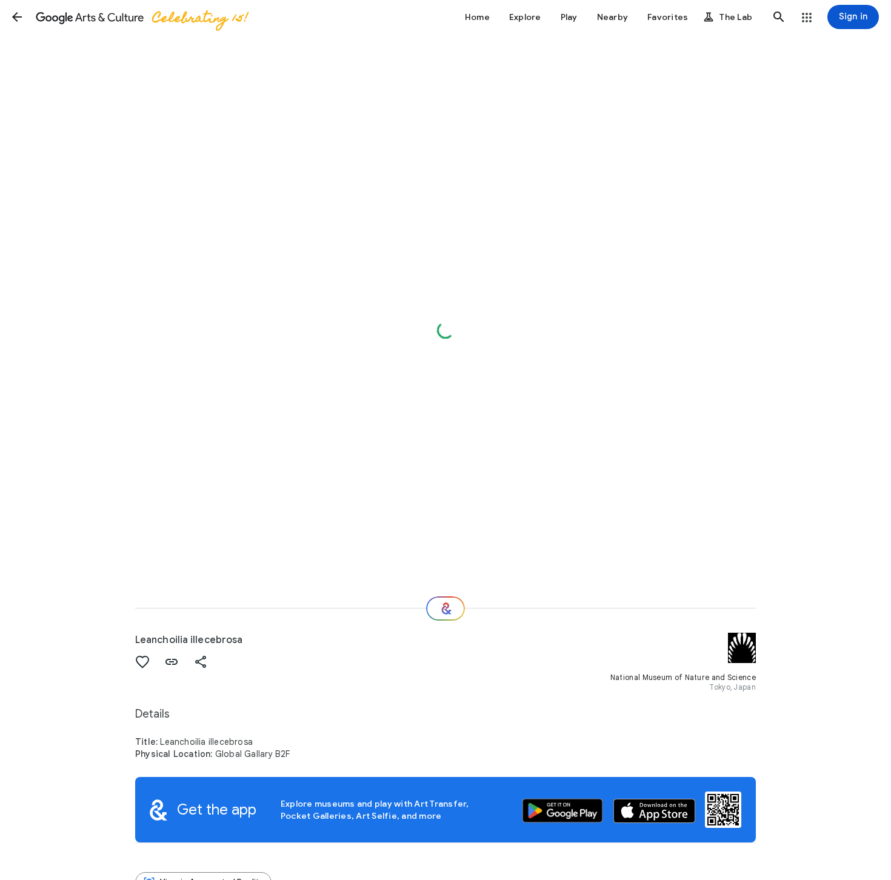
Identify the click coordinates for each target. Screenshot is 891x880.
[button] (17, 17)
